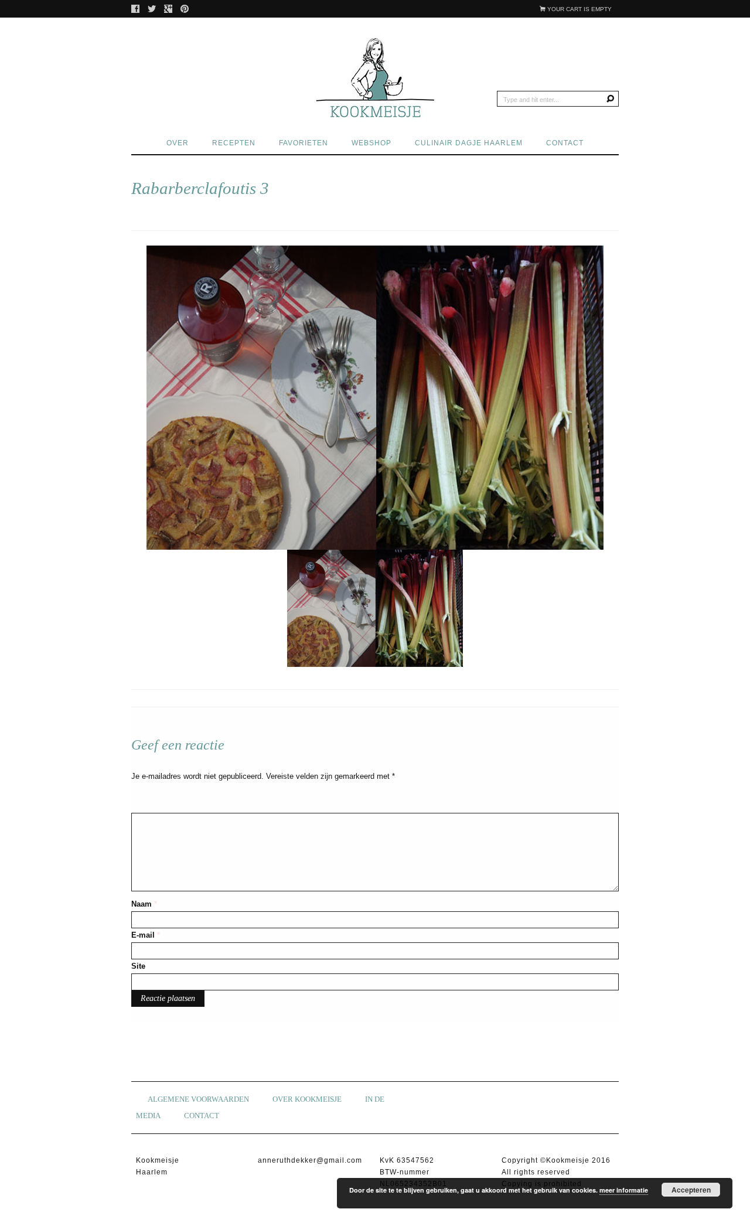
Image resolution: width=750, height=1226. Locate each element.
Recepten (233, 143)
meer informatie (623, 1190)
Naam (144, 904)
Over (177, 143)
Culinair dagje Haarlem (469, 143)
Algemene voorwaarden (198, 1099)
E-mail (145, 935)
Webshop (371, 143)
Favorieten (303, 143)
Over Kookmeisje (307, 1099)
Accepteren (691, 1189)
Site (138, 966)
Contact (565, 143)
